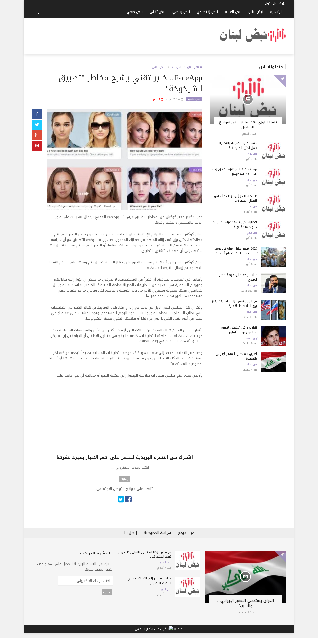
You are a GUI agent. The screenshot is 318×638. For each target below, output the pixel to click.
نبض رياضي (181, 11)
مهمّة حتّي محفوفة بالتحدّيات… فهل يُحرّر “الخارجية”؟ (236, 145)
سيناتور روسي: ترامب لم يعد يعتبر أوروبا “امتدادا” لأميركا (234, 303)
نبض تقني (157, 11)
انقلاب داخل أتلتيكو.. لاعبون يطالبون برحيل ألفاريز (239, 329)
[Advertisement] (122, 35)
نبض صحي (135, 11)
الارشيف (176, 67)
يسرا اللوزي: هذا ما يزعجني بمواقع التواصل (248, 125)
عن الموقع (186, 533)
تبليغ (157, 99)
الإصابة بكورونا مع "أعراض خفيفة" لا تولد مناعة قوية (235, 224)
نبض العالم (233, 11)
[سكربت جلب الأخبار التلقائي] (154, 629)
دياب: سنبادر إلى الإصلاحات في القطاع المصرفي (236, 198)
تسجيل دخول (273, 3)
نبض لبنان (255, 11)
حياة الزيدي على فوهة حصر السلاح (238, 277)
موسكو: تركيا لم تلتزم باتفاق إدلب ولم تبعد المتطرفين (234, 171)
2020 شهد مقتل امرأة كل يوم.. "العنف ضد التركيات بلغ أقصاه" (236, 250)
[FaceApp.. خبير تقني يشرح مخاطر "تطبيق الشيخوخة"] (124, 160)
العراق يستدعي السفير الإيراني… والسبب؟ (235, 356)
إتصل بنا (130, 533)
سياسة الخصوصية (157, 533)
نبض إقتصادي (207, 11)
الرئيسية (276, 11)
